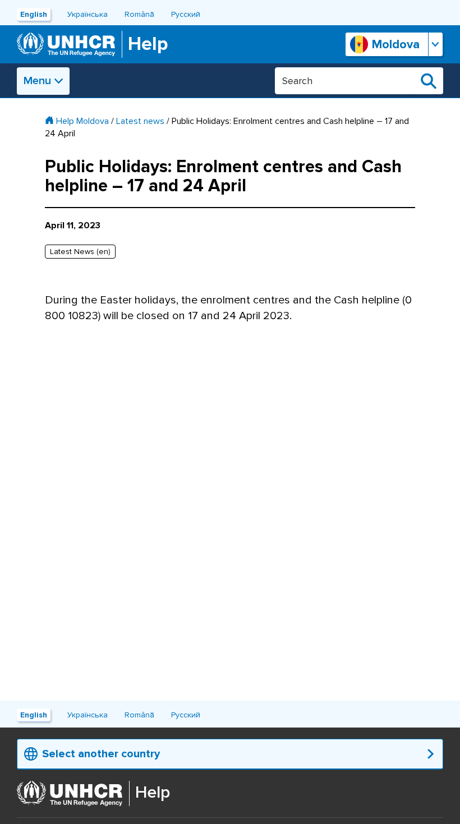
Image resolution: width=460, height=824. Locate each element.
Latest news (140, 121)
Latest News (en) (80, 251)
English (33, 14)
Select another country (101, 754)
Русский (185, 14)
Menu (37, 81)
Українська (87, 14)
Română (139, 14)
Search (428, 80)
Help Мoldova (82, 121)
